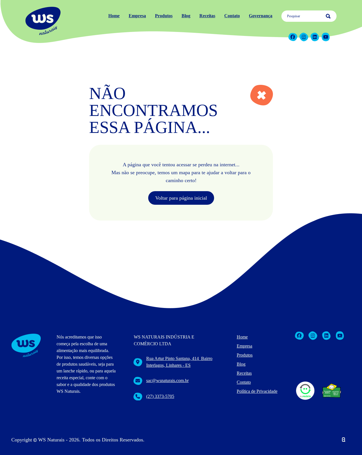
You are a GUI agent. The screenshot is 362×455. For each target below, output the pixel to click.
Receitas (207, 15)
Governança (260, 15)
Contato (232, 15)
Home (114, 15)
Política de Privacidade (257, 391)
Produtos (164, 15)
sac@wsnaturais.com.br (167, 380)
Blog (186, 15)
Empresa (137, 15)
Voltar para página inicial (181, 198)
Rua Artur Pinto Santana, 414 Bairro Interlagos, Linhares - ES (179, 362)
